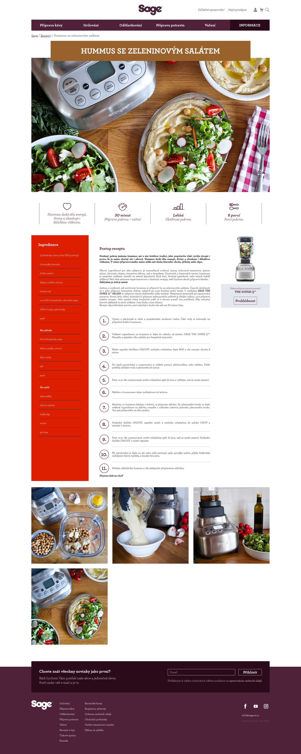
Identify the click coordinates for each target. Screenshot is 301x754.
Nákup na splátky (94, 730)
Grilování (91, 25)
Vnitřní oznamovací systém (99, 724)
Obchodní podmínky (96, 719)
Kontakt (64, 740)
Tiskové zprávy (68, 735)
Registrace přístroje (95, 708)
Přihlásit (250, 672)
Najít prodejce (237, 10)
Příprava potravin (170, 25)
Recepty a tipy (67, 730)
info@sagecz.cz (250, 715)
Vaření (210, 25)
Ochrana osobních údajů (98, 714)
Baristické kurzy (93, 703)
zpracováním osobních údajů (245, 680)
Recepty (46, 35)
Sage (34, 35)
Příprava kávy (51, 25)
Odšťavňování (130, 25)
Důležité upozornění (211, 10)
